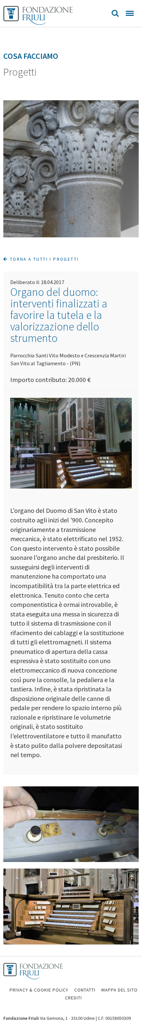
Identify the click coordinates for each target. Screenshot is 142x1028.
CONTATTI (84, 990)
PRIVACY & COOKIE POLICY (39, 990)
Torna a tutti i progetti (43, 259)
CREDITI (73, 998)
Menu (130, 13)
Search (115, 13)
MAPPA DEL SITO (119, 990)
